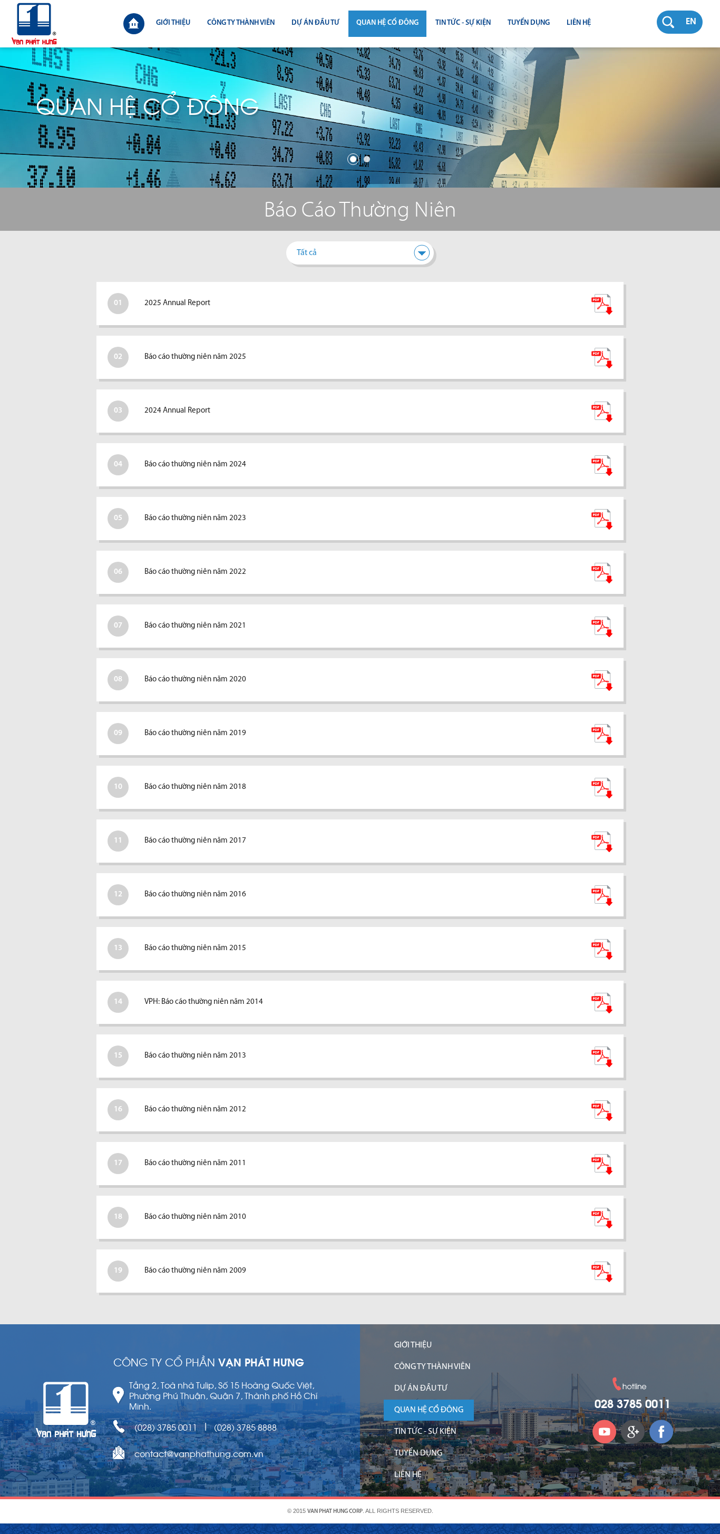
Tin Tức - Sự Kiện (463, 23)
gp (632, 1431)
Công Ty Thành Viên (241, 23)
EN (691, 22)
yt (604, 1431)
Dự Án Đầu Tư (315, 23)
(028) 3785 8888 (245, 1427)
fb (661, 1431)
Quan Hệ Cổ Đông (387, 23)
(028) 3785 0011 (165, 1427)
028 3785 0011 (632, 1405)
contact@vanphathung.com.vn (199, 1453)
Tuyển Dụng (529, 23)
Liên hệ (579, 23)
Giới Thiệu (173, 23)
